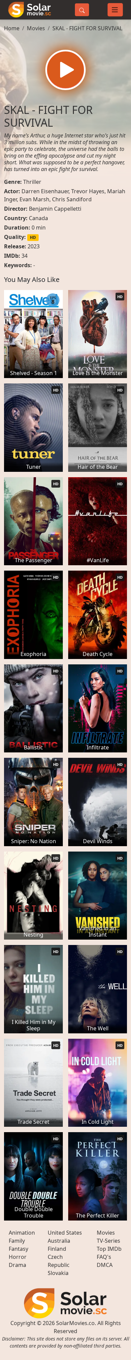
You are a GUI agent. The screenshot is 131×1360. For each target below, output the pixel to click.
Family (17, 1240)
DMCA (105, 1265)
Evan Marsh (34, 199)
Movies (36, 28)
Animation (22, 1232)
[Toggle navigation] (115, 9)
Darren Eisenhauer (45, 191)
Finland (57, 1248)
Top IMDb (109, 1248)
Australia (59, 1240)
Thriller (32, 182)
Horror (18, 1257)
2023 (34, 246)
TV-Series (108, 1240)
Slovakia (58, 1273)
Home (11, 28)
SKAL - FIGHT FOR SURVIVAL (87, 28)
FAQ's (104, 1257)
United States (65, 1232)
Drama (17, 1265)
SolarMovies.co (75, 1323)
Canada (38, 218)
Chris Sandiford (72, 199)
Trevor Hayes (87, 191)
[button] (65, 70)
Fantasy (18, 1248)
